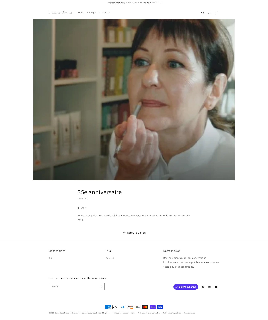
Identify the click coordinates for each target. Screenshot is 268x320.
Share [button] (84, 207)
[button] (93, 12)
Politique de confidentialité (149, 313)
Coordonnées (189, 313)
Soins (51, 258)
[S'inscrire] (101, 286)
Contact (110, 258)
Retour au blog (136, 232)
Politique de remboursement (123, 313)
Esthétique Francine (63, 313)
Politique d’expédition (172, 313)
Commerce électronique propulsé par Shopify (90, 313)
